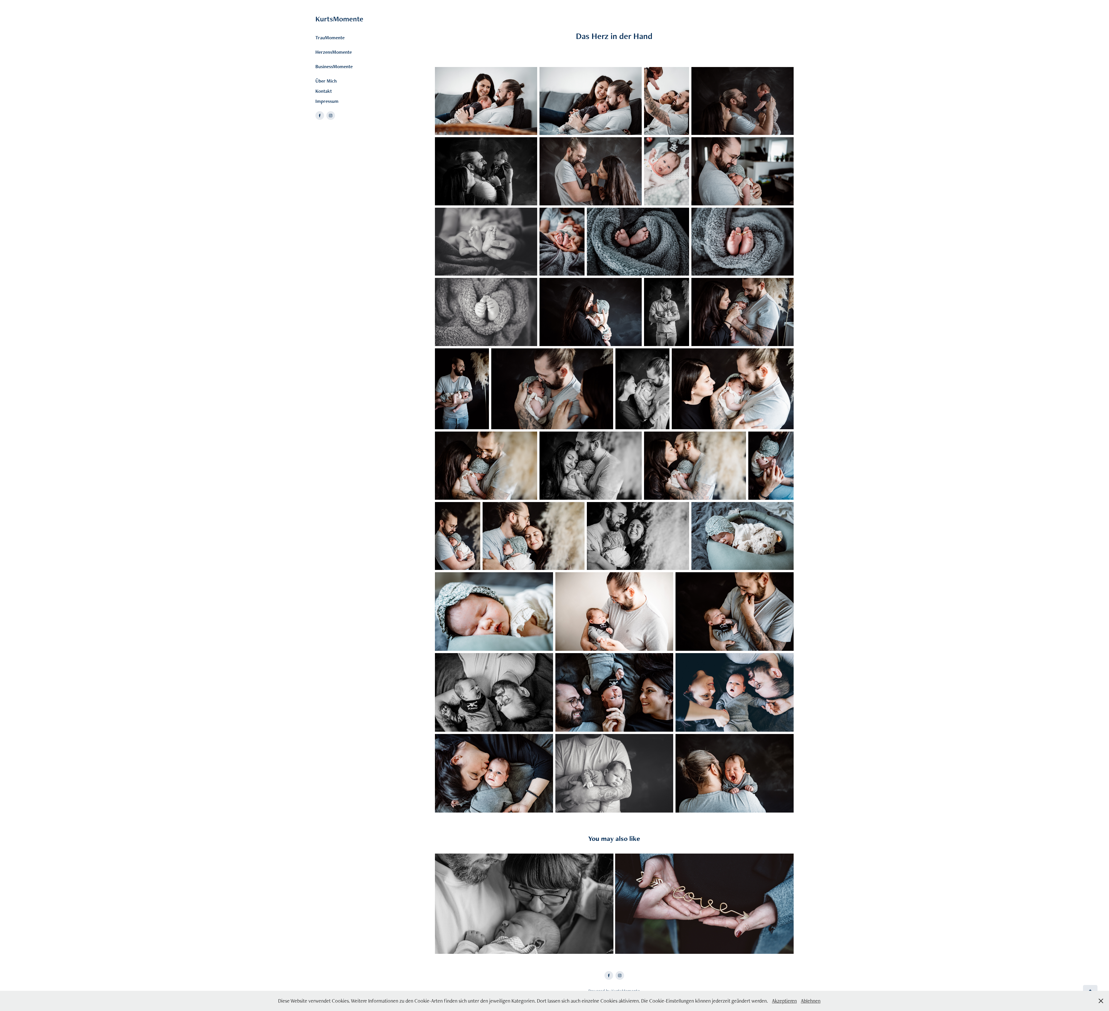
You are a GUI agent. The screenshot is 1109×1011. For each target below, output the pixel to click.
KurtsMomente (339, 19)
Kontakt (323, 91)
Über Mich (326, 81)
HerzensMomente (333, 52)
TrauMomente (330, 37)
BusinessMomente (334, 66)
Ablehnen (810, 1000)
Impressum (326, 101)
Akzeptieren (784, 1000)
